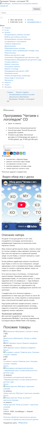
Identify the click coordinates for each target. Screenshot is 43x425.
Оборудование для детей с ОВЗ (17, 71)
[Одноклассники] (8, 153)
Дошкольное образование (19, 97)
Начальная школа (11, 73)
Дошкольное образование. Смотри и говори (19, 338)
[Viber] (17, 153)
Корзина (37, 9)
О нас (7, 30)
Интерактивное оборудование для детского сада (23, 59)
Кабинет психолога (12, 64)
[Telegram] (24, 153)
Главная (10, 92)
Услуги (7, 84)
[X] (11, 153)
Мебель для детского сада (15, 55)
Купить (7, 150)
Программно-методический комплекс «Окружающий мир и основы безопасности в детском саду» (20, 379)
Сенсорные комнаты (12, 66)
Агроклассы (9, 80)
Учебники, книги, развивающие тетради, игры (22, 50)
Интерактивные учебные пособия (17, 34)
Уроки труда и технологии (14, 78)
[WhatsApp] (20, 153)
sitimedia (30, 20)
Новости (8, 82)
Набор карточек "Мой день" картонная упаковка (21, 393)
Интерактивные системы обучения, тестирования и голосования (18, 40)
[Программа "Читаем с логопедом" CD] (20, 4)
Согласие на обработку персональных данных (20, 419)
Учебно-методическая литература (17, 75)
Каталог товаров (22, 92)
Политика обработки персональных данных (19, 417)
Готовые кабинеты (11, 62)
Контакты (8, 87)
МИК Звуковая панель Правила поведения (19, 347)
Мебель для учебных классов (16, 37)
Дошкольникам (10, 46)
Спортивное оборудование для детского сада (22, 57)
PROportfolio (23, 423)
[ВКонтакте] (4, 153)
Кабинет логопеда (11, 69)
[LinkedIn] (14, 153)
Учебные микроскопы (13, 43)
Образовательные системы (15, 48)
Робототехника (10, 53)
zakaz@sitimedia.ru (34, 22)
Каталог (7, 32)
